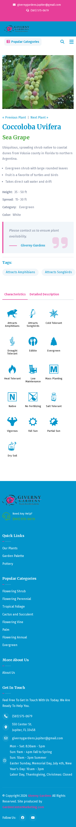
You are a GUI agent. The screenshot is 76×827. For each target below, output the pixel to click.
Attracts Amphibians (20, 272)
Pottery (7, 564)
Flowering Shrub (14, 591)
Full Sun (33, 431)
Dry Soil (12, 455)
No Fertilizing (33, 406)
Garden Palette (13, 556)
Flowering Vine (12, 622)
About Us (8, 673)
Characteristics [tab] (15, 294)
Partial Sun (53, 431)
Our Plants (10, 548)
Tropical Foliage (13, 606)
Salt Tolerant (54, 406)
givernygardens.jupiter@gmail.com (39, 4)
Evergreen (26, 207)
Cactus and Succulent (17, 614)
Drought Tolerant (12, 352)
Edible (33, 350)
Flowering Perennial (16, 599)
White (17, 215)
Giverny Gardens (39, 796)
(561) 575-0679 (39, 10)
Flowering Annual (14, 637)
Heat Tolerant (12, 378)
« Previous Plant (14, 117)
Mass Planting (53, 378)
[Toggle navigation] (71, 42)
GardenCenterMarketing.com (23, 807)
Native (12, 406)
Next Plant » (39, 117)
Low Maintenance (33, 380)
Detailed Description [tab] (44, 294)
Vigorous (12, 431)
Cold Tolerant (54, 323)
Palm (5, 630)
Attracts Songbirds (58, 272)
